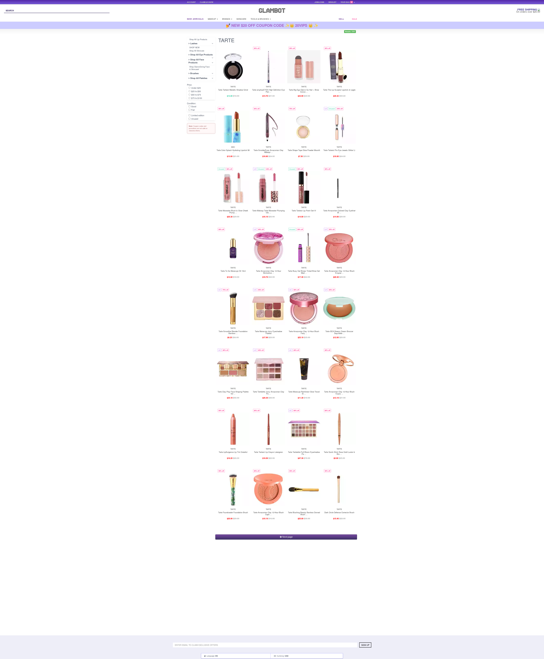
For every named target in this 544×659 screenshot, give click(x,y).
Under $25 (196, 87)
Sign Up (365, 645)
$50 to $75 (196, 94)
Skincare (241, 19)
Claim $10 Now (206, 2)
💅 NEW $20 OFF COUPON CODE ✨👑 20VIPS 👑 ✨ (272, 25)
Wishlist (332, 2)
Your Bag (346, 2)
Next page (287, 537)
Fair (193, 109)
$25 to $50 (196, 91)
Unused (194, 118)
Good (193, 106)
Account (191, 2)
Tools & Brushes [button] (260, 19)
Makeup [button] (212, 19)
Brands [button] (226, 19)
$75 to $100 (196, 98)
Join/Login (319, 2)
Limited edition (197, 115)
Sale (354, 19)
